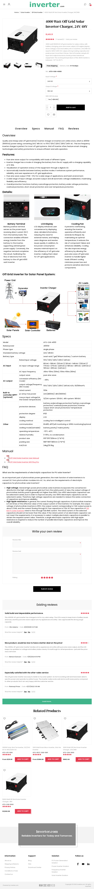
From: (7, 627)
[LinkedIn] (88, 864)
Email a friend (54, 114)
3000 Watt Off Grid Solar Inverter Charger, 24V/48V (75, 748)
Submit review (47, 589)
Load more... (47, 701)
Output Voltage (51, 86)
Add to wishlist (48, 114)
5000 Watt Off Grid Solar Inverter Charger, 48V (14, 800)
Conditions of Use (11, 871)
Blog (30, 860)
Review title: (17, 540)
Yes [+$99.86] (53, 99)
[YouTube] (83, 864)
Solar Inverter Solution (60, 875)
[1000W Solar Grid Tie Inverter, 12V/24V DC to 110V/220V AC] (17, 730)
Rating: (15, 577)
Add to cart (71, 107)
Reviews (73, 128)
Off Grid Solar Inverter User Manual (24, 458)
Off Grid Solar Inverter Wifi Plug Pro (24, 462)
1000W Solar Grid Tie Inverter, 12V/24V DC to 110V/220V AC (16, 748)
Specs (36, 128)
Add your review (71, 39)
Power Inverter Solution (60, 866)
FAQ (61, 128)
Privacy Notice (10, 867)
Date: (22, 627)
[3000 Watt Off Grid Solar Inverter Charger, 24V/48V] (77, 730)
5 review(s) (60, 39)
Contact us (9, 874)
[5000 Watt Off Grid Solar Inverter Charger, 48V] (17, 782)
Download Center (34, 867)
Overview (21, 128)
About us (8, 860)
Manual (49, 128)
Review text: (17, 551)
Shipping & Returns (12, 864)
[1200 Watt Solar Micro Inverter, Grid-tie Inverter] (47, 730)
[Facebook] (78, 864)
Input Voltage (51, 77)
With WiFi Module (52, 96)
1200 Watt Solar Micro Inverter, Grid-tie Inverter (47, 748)
